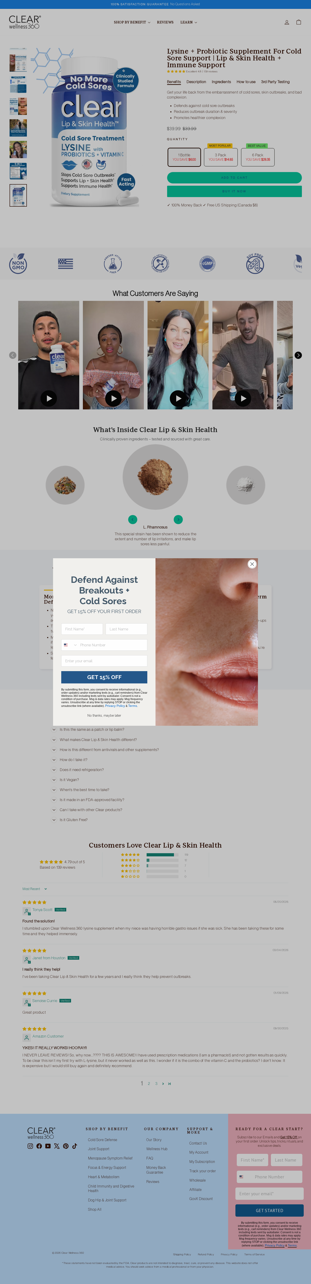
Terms (132, 706)
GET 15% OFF (104, 677)
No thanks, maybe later (104, 715)
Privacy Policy (115, 706)
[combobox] (69, 644)
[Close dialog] (252, 564)
